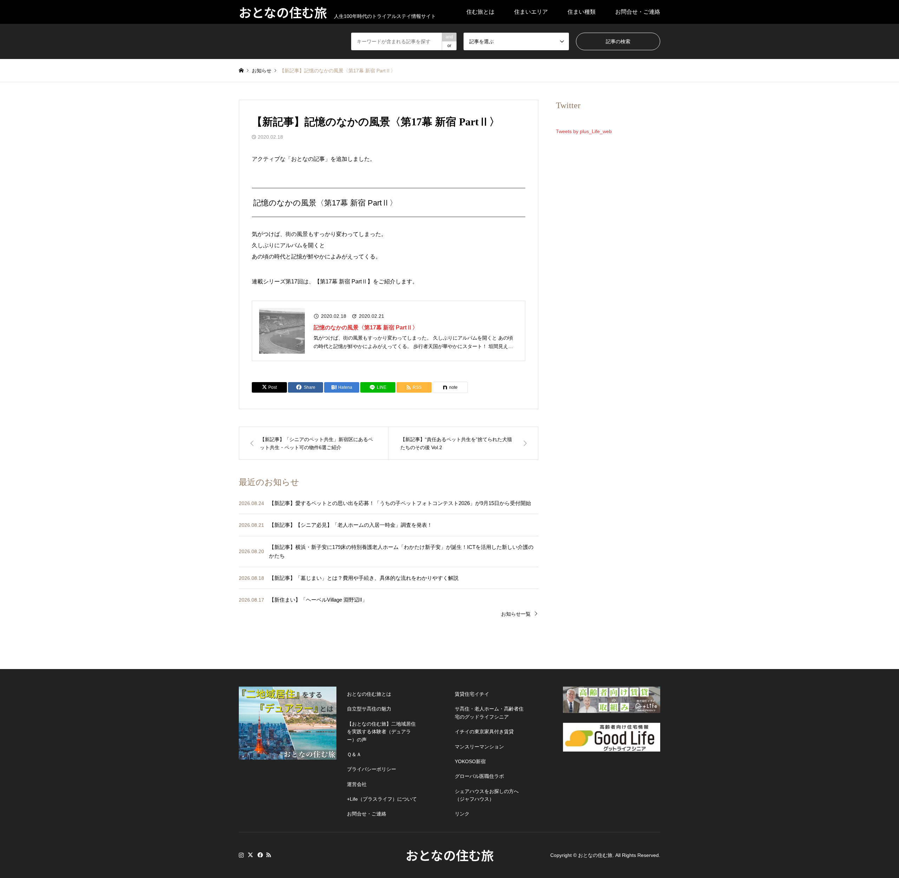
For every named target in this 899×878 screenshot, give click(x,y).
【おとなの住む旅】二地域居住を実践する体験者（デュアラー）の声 (381, 731)
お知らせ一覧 (516, 614)
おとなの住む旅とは (369, 694)
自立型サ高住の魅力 (369, 709)
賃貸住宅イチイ (472, 694)
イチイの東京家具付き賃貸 (484, 731)
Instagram (241, 854)
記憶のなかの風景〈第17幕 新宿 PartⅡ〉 (366, 327)
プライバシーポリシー (371, 769)
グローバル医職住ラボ (479, 776)
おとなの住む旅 (450, 855)
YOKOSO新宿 (470, 761)
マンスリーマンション (479, 746)
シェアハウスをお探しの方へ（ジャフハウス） (487, 795)
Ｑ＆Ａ (354, 754)
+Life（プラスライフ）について (382, 799)
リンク (462, 814)
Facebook (259, 854)
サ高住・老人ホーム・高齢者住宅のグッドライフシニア (489, 712)
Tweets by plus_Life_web (584, 131)
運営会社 (357, 784)
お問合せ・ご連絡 (637, 12)
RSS (268, 854)
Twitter (250, 854)
